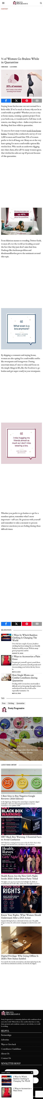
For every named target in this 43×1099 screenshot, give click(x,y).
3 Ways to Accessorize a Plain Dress (26, 658)
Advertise (5, 1039)
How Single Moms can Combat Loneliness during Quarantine (24, 678)
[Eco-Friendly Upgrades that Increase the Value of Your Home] (21, 750)
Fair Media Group (35, 1096)
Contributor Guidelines (11, 1048)
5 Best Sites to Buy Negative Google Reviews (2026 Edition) (18, 797)
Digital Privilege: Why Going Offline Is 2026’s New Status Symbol (19, 957)
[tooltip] (6, 101)
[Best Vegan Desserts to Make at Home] (21, 728)
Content (4, 9)
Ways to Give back (8, 1044)
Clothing (11, 703)
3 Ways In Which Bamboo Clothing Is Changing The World (24, 638)
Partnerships (6, 1035)
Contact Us (6, 1058)
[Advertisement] (21, 34)
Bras (3, 703)
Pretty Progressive (16, 708)
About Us (5, 1053)
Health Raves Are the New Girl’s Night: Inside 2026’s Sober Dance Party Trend (19, 877)
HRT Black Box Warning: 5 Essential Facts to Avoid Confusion (21, 838)
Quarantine (20, 703)
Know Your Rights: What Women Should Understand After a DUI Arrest (21, 916)
